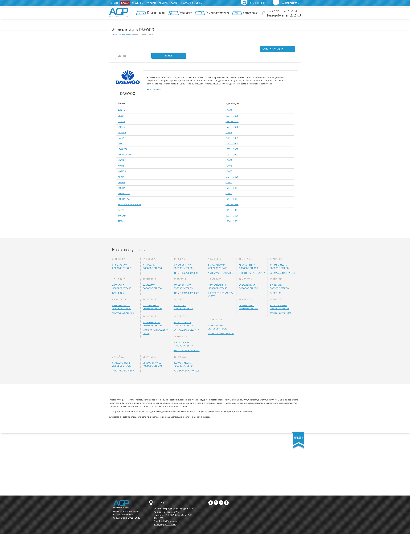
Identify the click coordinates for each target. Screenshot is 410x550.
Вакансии (163, 3)
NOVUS (121, 182)
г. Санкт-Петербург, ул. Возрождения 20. (173, 508)
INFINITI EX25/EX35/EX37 (187, 272)
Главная (114, 3)
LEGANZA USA (124, 154)
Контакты (151, 3)
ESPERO (122, 126)
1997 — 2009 (232, 143)
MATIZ (121, 165)
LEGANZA (122, 149)
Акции (199, 3)
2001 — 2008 (232, 215)
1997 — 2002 (232, 149)
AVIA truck (123, 110)
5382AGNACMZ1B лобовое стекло (152, 324)
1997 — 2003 (232, 188)
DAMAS (121, 121)
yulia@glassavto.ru (170, 521)
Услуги (174, 3)
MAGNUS (122, 160)
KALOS (121, 138)
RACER (121, 210)
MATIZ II (122, 171)
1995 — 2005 (232, 121)
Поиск (168, 55)
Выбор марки (125, 34)
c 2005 (229, 171)
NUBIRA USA (124, 199)
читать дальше (154, 89)
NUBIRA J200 (124, 193)
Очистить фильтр (272, 48)
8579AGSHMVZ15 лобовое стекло (183, 324)
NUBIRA (121, 188)
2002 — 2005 (232, 138)
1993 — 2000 (232, 126)
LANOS (121, 143)
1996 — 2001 (232, 221)
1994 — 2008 (232, 115)
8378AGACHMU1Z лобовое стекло (121, 307)
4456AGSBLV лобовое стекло (152, 267)
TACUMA (122, 215)
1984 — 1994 (232, 210)
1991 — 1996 (232, 204)
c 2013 (229, 132)
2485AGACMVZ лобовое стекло (121, 267)
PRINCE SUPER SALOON (129, 204)
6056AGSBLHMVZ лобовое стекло (183, 267)
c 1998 (229, 165)
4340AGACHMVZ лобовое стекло (152, 307)
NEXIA (121, 176)
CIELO (121, 115)
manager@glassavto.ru (165, 524)
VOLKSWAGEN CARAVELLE (186, 330)
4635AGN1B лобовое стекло (121, 287)
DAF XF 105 (118, 293)
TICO (120, 221)
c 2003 (229, 193)
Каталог (124, 3)
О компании (137, 3)
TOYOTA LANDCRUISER (123, 313)
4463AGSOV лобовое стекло (152, 287)
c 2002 (229, 110)
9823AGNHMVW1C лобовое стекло (152, 364)
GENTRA (122, 132)
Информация (187, 3)
